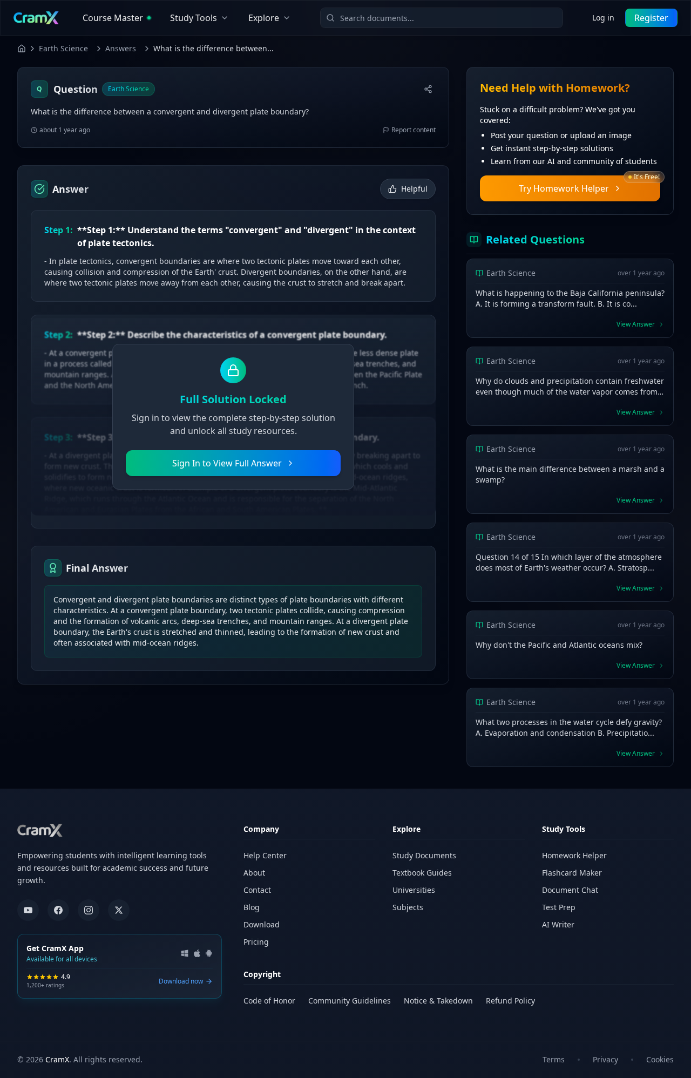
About (254, 872)
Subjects (407, 907)
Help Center (265, 855)
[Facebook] (58, 910)
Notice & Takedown (438, 1000)
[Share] (428, 89)
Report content (413, 130)
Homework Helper (574, 855)
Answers (120, 48)
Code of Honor (269, 1000)
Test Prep (558, 907)
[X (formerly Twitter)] (119, 910)
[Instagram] (88, 910)
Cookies (660, 1059)
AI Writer (558, 924)
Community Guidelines (349, 1000)
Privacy (605, 1059)
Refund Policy (510, 1000)
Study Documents (424, 855)
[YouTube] (28, 910)
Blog (251, 907)
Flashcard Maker (572, 872)
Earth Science (63, 48)
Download (261, 924)
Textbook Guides (422, 872)
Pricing (256, 942)
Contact (257, 890)
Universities (413, 890)
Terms (554, 1059)
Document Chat (570, 890)
